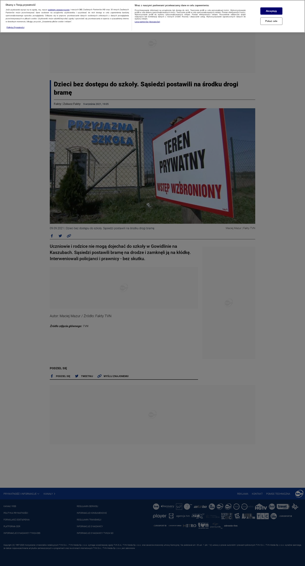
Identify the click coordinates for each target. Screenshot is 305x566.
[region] (152, 16)
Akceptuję (271, 11)
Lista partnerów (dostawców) (147, 22)
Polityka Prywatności (15, 27)
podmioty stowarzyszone (59, 10)
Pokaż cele (271, 21)
